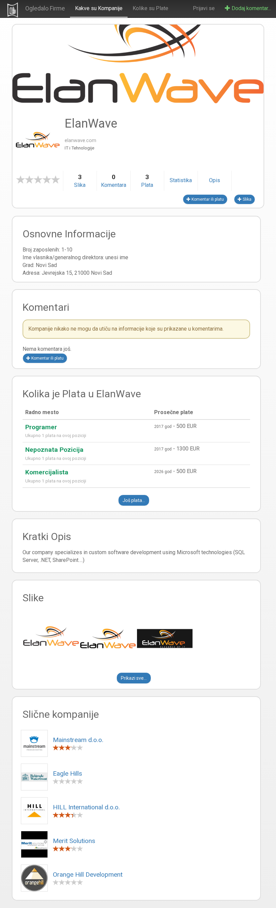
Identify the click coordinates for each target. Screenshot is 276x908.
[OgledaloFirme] (12, 8)
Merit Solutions (74, 841)
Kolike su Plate (150, 8)
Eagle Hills (67, 773)
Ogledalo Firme (45, 8)
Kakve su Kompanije (99, 8)
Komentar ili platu (207, 199)
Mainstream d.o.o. (78, 740)
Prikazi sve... (134, 678)
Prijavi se (204, 8)
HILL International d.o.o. (86, 807)
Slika (246, 199)
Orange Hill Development (88, 874)
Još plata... (134, 500)
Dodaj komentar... (250, 8)
